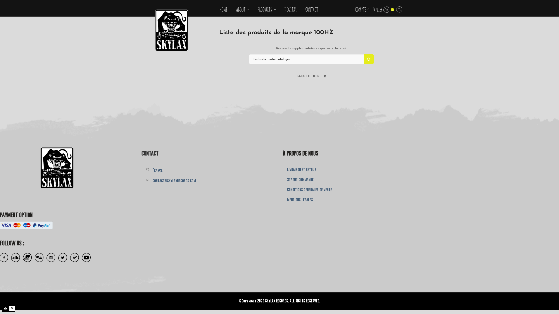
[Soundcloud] (15, 257)
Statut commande (300, 179)
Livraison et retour (301, 169)
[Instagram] (51, 257)
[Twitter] (62, 257)
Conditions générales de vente (309, 189)
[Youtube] (86, 257)
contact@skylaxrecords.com (174, 180)
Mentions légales (300, 199)
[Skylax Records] (37, 167)
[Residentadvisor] (39, 257)
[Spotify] (74, 257)
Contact (150, 153)
